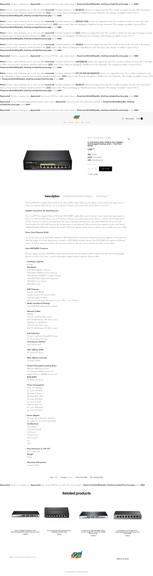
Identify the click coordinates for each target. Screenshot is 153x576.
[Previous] (14, 519)
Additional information (77, 196)
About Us (71, 122)
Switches (108, 138)
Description (52, 196)
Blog (82, 122)
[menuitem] (130, 119)
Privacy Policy (25, 557)
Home (65, 122)
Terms (18, 557)
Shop (76, 122)
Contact (87, 122)
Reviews (102, 196)
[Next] (138, 519)
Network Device (99, 138)
